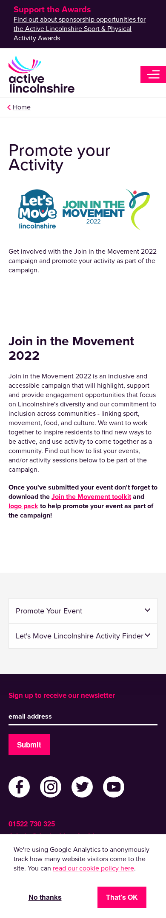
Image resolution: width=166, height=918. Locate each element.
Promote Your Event (49, 611)
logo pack (23, 506)
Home (22, 107)
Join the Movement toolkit (91, 497)
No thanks (45, 897)
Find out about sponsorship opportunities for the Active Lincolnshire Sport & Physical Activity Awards (80, 28)
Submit (29, 744)
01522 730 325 (32, 823)
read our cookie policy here (93, 868)
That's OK (122, 897)
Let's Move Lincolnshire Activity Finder (79, 636)
